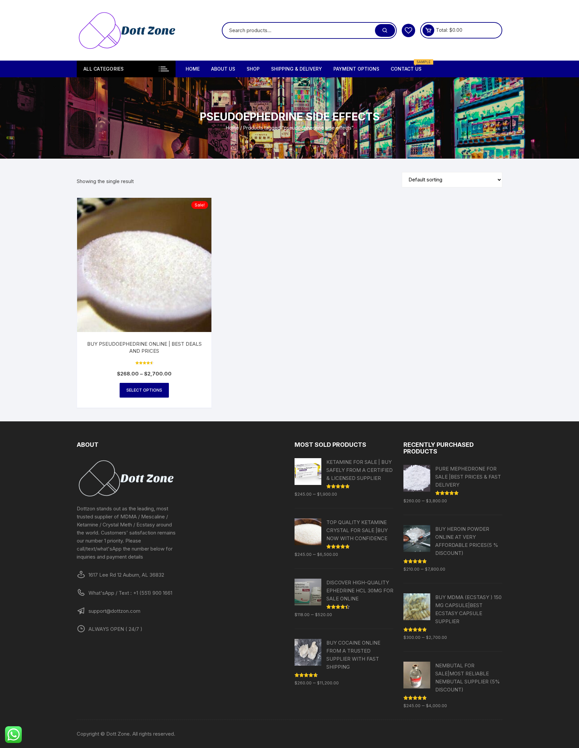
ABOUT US (223, 69)
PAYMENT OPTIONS (356, 69)
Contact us (409, 66)
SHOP (253, 69)
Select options (144, 390)
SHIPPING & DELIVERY (296, 69)
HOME (193, 69)
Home (232, 128)
